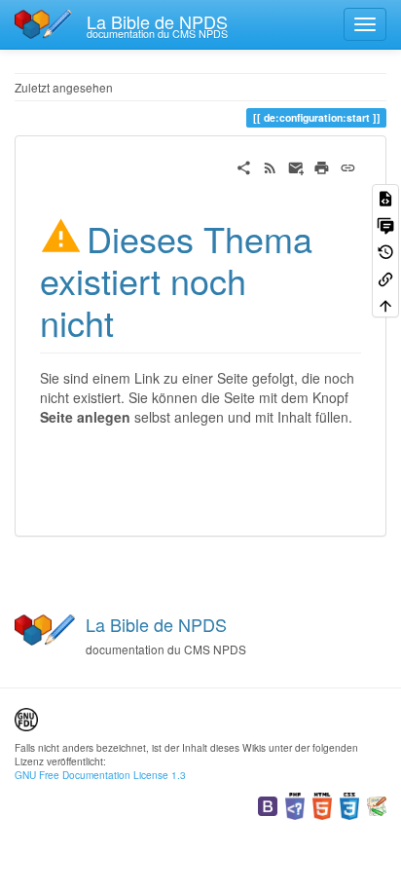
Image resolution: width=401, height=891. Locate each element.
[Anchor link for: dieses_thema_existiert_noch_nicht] (132, 321)
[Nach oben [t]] (385, 304)
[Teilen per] (244, 165)
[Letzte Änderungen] (270, 165)
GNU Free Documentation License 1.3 (100, 774)
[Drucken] (321, 165)
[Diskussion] (385, 223)
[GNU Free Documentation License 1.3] (26, 717)
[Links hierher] (385, 277)
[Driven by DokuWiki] (376, 804)
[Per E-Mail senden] (296, 165)
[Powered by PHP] (295, 804)
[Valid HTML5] (322, 804)
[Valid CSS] (349, 804)
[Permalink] (348, 165)
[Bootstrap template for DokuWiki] (267, 804)
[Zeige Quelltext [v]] (385, 197)
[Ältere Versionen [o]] (385, 251)
